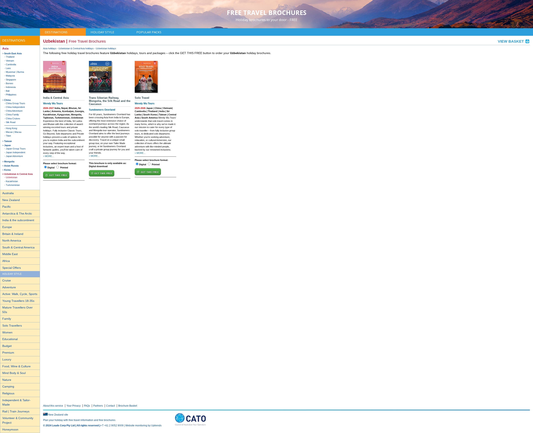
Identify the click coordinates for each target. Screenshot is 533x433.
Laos (8, 68)
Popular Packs (148, 32)
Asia (5, 48)
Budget (7, 346)
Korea (7, 170)
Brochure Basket (127, 405)
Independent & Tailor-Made (16, 402)
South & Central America (18, 247)
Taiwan (8, 141)
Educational (10, 339)
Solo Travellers (12, 325)
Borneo (9, 83)
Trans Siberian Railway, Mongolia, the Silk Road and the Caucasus (109, 101)
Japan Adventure (14, 156)
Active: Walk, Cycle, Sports (19, 294)
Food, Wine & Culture (16, 366)
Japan (7, 145)
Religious (8, 393)
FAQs (87, 405)
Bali (7, 91)
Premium (8, 352)
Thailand (10, 57)
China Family (12, 114)
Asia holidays (49, 48)
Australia (8, 193)
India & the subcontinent (18, 220)
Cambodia (11, 64)
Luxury (6, 359)
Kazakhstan (12, 181)
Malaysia (10, 75)
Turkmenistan (13, 185)
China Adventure (14, 111)
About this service (53, 405)
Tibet (8, 135)
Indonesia (11, 87)
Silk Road (10, 122)
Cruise (6, 280)
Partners (98, 405)
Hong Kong (11, 128)
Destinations (56, 32)
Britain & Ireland (12, 234)
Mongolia (9, 161)
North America (11, 240)
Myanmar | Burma (15, 72)
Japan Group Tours (16, 148)
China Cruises (13, 118)
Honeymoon (10, 429)
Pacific (6, 206)
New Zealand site (58, 414)
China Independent (15, 107)
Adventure (9, 287)
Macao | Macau (13, 132)
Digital (51, 167)
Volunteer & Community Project (17, 420)
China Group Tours (15, 103)
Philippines (11, 94)
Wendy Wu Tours (53, 103)
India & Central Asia (56, 97)
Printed (64, 167)
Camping (8, 386)
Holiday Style (102, 32)
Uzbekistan (11, 177)
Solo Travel (142, 97)
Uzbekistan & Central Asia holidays (76, 48)
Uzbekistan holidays (106, 48)
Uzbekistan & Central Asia (18, 174)
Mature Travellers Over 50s (17, 310)
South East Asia (13, 53)
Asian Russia (11, 165)
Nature (6, 379)
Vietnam (10, 60)
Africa (6, 261)
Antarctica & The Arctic (17, 213)
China (7, 100)
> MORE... (48, 156)
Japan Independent (15, 152)
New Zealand (11, 200)
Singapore (11, 79)
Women (7, 332)
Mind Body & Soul (14, 373)
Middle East (10, 254)
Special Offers (11, 267)
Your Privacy (73, 405)
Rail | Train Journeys (15, 411)
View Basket (511, 41)
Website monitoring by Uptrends (143, 425)
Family (6, 318)
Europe (7, 227)
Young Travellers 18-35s (18, 300)
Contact (110, 405)
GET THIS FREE (58, 175)
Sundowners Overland (102, 109)
